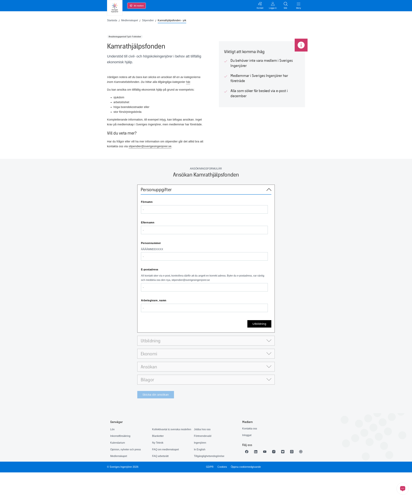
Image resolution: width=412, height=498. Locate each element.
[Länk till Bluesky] (282, 451)
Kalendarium (117, 442)
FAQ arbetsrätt (160, 456)
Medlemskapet (118, 456)
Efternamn (147, 222)
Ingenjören (200, 442)
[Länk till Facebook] (246, 451)
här (188, 82)
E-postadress (149, 269)
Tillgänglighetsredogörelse (209, 456)
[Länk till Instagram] (273, 451)
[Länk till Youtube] (264, 451)
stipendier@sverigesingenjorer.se (150, 146)
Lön (112, 429)
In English (199, 449)
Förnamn (147, 202)
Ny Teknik (157, 442)
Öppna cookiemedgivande (246, 466)
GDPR (210, 466)
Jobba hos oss (202, 429)
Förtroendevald (202, 436)
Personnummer (151, 243)
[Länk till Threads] (291, 451)
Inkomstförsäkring (120, 436)
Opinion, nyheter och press (125, 449)
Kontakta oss (249, 428)
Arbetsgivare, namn (153, 300)
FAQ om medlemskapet (165, 449)
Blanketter (158, 436)
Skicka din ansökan (155, 394)
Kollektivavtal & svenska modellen (171, 429)
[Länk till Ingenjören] (300, 451)
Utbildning (259, 323)
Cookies (222, 466)
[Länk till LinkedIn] (255, 451)
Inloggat (246, 435)
